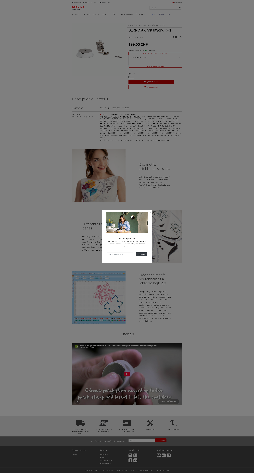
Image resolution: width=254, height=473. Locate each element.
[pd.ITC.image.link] (127, 222)
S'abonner (141, 254)
